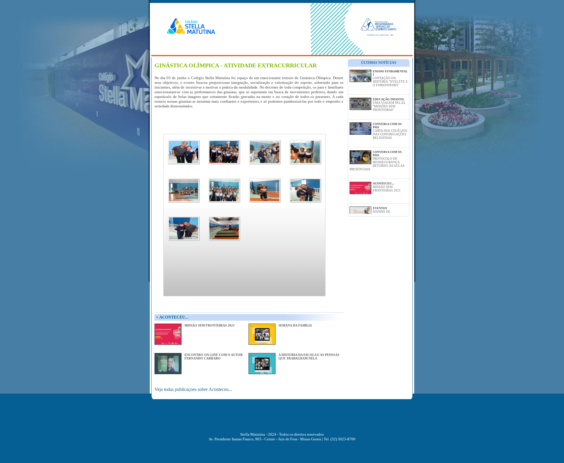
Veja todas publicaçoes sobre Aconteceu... (193, 389)
